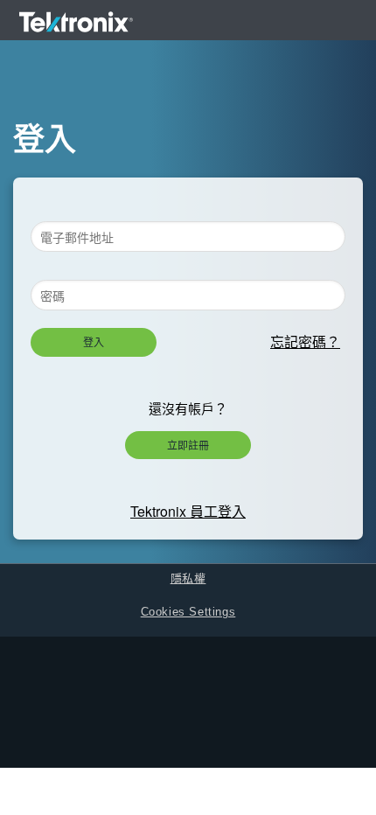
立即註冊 (188, 444)
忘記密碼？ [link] (305, 341)
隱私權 (188, 578)
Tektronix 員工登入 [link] (188, 511)
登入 (93, 341)
